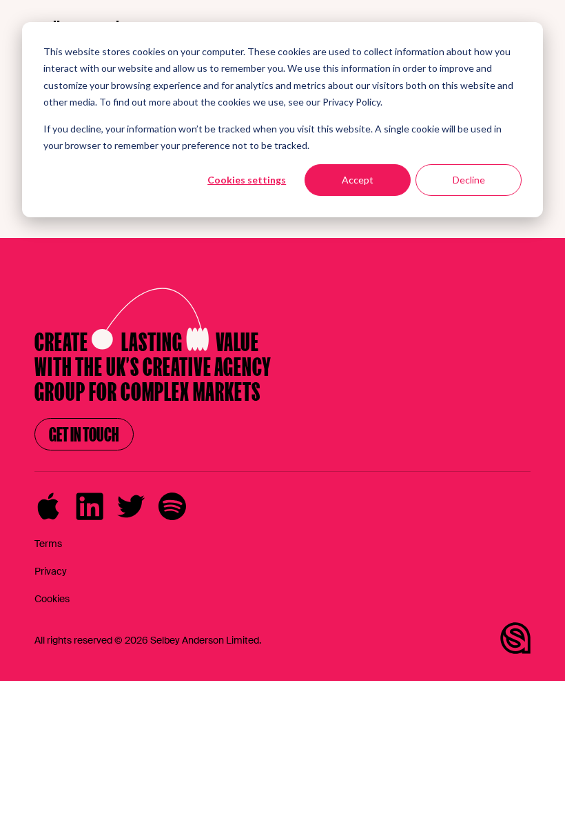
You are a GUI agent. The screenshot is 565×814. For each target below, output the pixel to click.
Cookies (52, 599)
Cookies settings (246, 180)
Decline (469, 180)
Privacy (50, 571)
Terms (48, 543)
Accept (357, 180)
